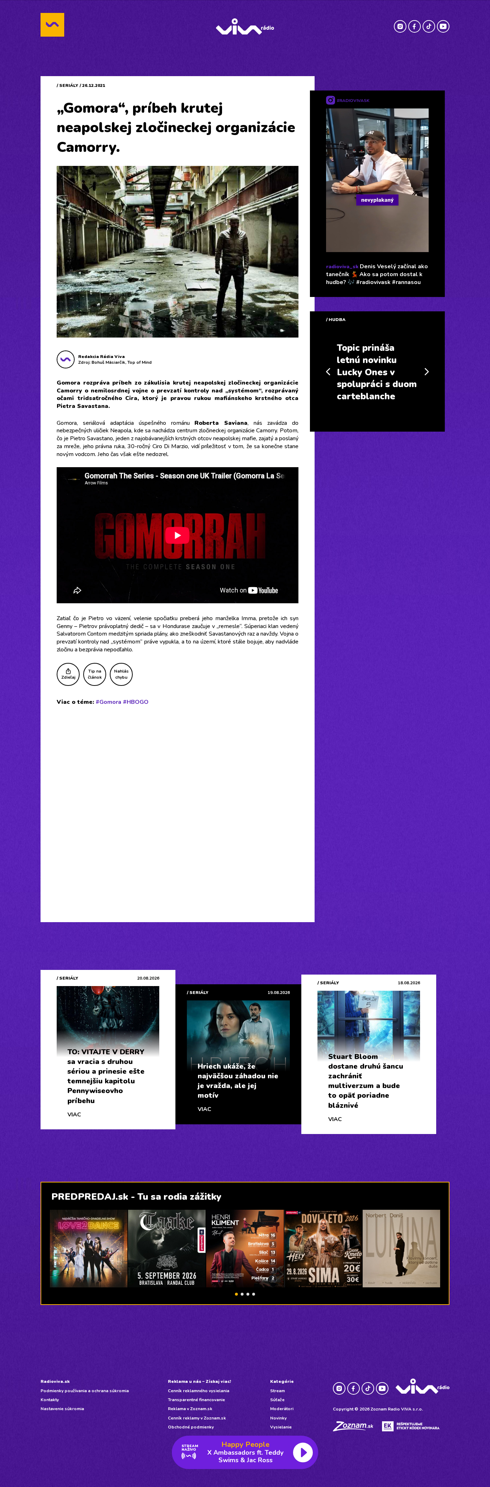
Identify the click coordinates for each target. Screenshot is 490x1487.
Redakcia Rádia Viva (101, 356)
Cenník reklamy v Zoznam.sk (197, 1418)
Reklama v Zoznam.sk (190, 1409)
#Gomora (108, 702)
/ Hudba (335, 319)
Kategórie (282, 1381)
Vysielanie (281, 1427)
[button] (236, 1294)
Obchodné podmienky (191, 1427)
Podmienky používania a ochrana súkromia (85, 1391)
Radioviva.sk (55, 1381)
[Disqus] (177, 804)
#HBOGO (136, 702)
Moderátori (281, 1409)
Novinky (278, 1418)
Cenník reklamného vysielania (198, 1391)
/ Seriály (67, 85)
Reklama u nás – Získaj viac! (199, 1381)
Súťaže (277, 1400)
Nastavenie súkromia (62, 1409)
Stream (277, 1391)
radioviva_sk (342, 266)
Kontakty (50, 1400)
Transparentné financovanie (196, 1400)
